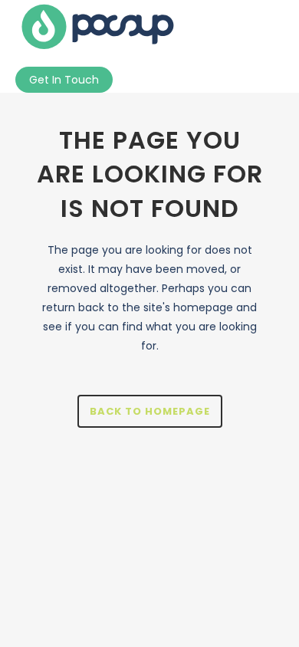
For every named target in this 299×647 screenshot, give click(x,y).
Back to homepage (150, 411)
